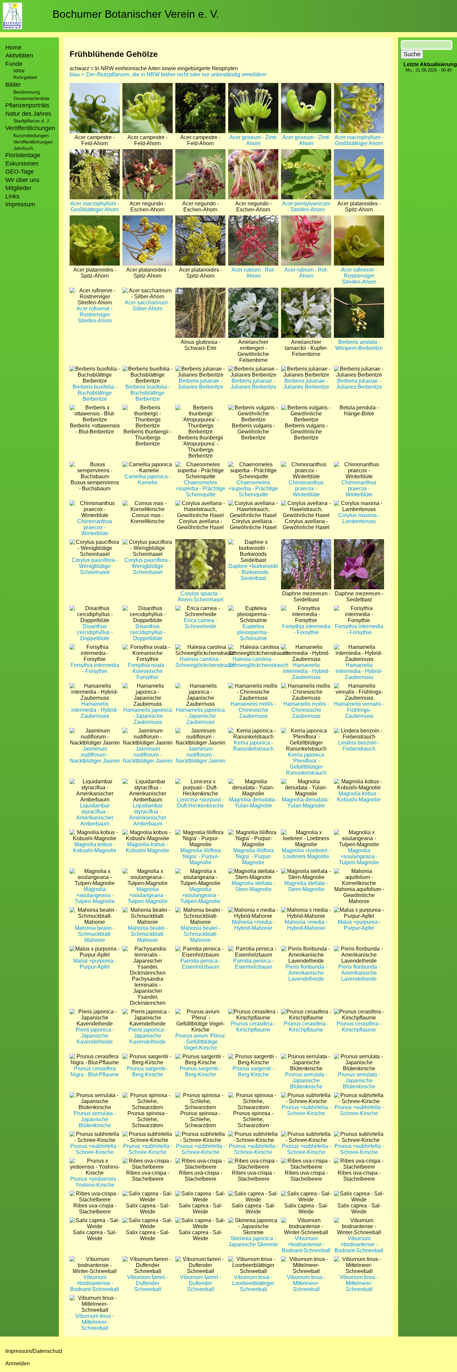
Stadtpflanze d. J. (31, 120)
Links (12, 196)
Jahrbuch (23, 148)
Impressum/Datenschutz (34, 1351)
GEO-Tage (19, 171)
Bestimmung (26, 92)
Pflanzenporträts (27, 105)
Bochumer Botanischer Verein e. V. (136, 14)
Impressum (20, 204)
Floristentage (22, 155)
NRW (18, 71)
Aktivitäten (19, 55)
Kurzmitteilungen (31, 135)
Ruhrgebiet (25, 77)
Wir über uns (22, 180)
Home (13, 47)
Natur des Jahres (28, 113)
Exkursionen (21, 163)
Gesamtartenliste (31, 98)
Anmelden (17, 1363)
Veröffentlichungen (33, 141)
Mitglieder (18, 188)
